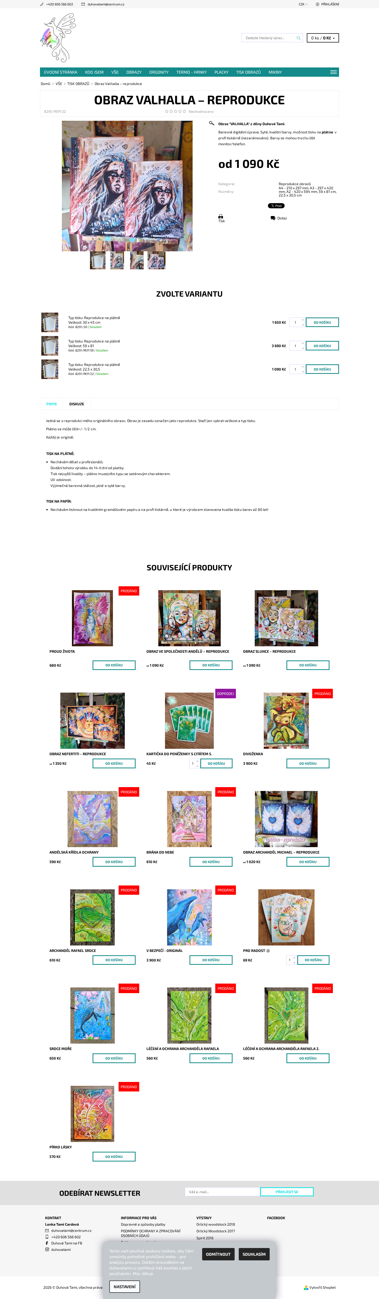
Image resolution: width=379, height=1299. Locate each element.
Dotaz (282, 218)
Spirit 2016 (204, 1238)
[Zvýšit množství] (304, 319)
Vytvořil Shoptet (322, 1287)
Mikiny (275, 72)
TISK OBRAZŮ (248, 72)
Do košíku (114, 665)
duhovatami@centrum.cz (106, 4)
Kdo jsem (94, 72)
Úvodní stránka (60, 72)
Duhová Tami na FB (66, 1243)
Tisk (221, 221)
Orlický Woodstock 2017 (215, 1231)
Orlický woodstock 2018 (215, 1224)
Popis (51, 404)
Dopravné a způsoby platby (143, 1224)
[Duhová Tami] (59, 37)
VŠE (115, 72)
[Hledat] (299, 37)
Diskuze (76, 404)
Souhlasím (254, 1254)
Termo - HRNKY (191, 72)
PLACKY (221, 72)
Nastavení (125, 1286)
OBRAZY (134, 72)
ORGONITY (159, 72)
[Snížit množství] (304, 324)
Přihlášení (330, 4)
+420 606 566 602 (59, 4)
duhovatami (61, 1249)
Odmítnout (218, 1254)
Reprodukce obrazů (295, 184)
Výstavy (204, 1218)
